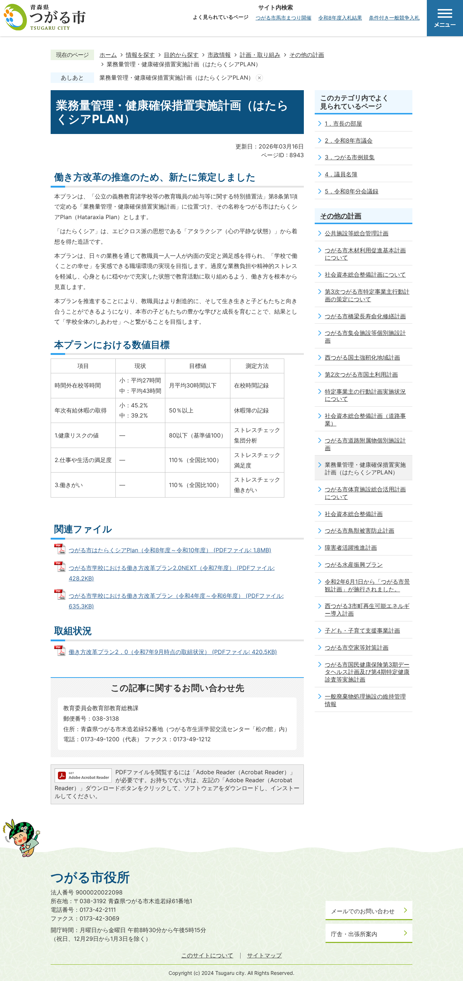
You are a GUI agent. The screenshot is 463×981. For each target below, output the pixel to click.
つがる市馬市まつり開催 (283, 17)
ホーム (108, 54)
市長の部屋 (347, 123)
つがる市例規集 (354, 157)
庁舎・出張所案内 (354, 934)
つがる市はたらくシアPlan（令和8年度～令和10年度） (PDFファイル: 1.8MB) (170, 550)
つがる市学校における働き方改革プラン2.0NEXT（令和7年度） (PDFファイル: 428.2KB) (172, 573)
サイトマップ (264, 955)
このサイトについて (207, 955)
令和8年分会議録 (356, 191)
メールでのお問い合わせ (363, 911)
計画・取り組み (260, 54)
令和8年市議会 (353, 140)
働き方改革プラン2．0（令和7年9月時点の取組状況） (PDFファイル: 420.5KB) (173, 651)
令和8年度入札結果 (340, 17)
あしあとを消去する (259, 78)
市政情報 (219, 54)
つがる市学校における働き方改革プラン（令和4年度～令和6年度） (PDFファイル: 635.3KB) (176, 601)
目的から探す (181, 54)
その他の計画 (306, 54)
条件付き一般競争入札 (394, 17)
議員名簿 (345, 174)
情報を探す (140, 54)
